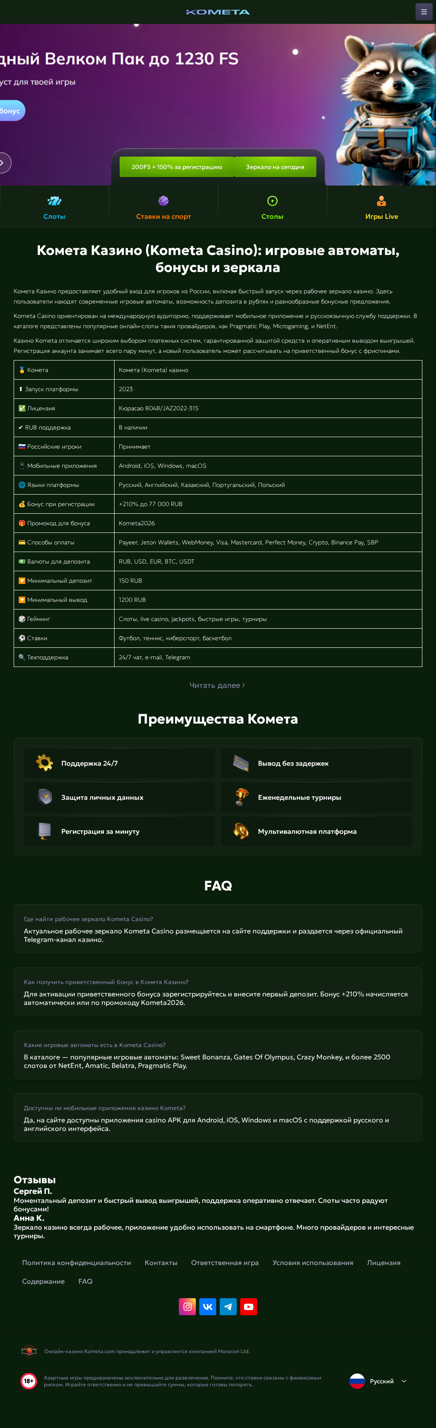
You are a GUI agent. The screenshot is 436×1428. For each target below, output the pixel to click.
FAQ (85, 1281)
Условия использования (312, 1262)
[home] (218, 12)
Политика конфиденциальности (76, 1262)
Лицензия (384, 1262)
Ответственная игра (225, 1262)
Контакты (161, 1262)
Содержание (43, 1281)
